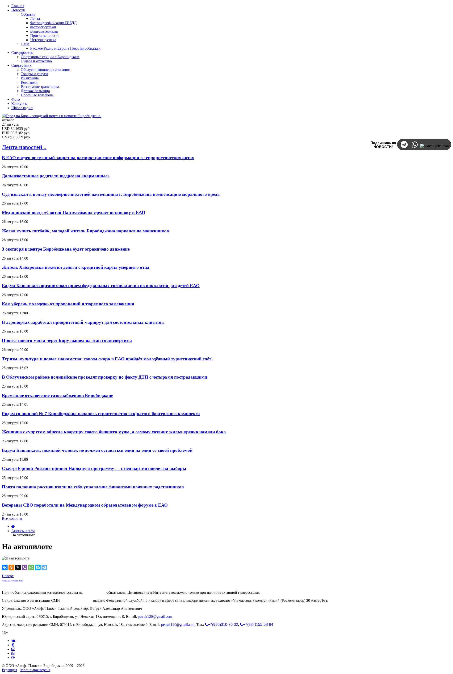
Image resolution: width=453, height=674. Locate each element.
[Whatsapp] (13, 653)
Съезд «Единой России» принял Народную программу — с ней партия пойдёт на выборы (94, 468)
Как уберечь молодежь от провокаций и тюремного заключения (68, 303)
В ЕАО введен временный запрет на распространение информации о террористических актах (98, 157)
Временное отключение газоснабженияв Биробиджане (57, 395)
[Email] (13, 658)
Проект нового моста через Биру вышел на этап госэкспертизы (67, 340)
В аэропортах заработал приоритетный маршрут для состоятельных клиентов (83, 322)
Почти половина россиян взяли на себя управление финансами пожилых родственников (93, 486)
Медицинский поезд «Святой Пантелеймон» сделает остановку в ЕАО (73, 212)
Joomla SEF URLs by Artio (12, 581)
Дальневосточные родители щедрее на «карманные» (56, 175)
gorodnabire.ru (94, 592)
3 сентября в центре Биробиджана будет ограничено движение (66, 249)
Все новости (12, 518)
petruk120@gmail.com (155, 616)
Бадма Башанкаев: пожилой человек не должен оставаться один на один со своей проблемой (97, 450)
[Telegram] (44, 567)
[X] (18, 567)
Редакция (9, 670)
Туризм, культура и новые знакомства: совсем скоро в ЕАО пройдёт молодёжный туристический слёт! (107, 358)
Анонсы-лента (23, 531)
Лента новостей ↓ (24, 147)
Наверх (8, 576)
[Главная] (13, 527)
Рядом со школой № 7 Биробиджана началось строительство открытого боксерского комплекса (101, 413)
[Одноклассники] (11, 567)
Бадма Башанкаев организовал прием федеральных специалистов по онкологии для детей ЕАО (101, 285)
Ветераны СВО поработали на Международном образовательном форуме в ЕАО (85, 505)
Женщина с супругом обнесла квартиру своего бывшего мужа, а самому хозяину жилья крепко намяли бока (114, 431)
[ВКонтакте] (5, 567)
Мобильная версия (35, 670)
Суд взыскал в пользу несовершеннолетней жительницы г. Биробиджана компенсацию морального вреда (111, 194)
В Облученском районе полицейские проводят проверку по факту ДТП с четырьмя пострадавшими (104, 377)
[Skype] (38, 567)
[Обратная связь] (13, 649)
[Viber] (24, 567)
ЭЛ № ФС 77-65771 (76, 600)
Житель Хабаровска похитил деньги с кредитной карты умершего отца (75, 267)
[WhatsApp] (31, 567)
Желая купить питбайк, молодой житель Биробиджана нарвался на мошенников (85, 230)
